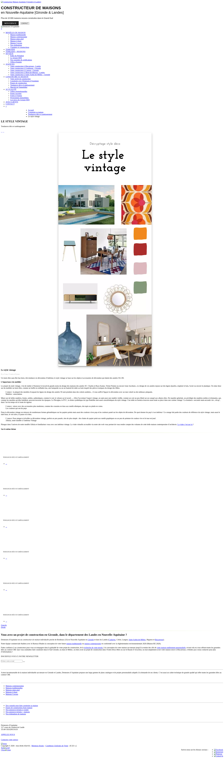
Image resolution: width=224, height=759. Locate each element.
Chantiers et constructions (19, 47)
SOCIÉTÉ (9, 54)
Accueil (31, 110)
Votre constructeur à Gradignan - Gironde (25, 68)
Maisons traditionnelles (14, 688)
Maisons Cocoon (12, 694)
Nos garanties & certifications (21, 60)
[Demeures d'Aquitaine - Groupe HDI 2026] (4, 744)
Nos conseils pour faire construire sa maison (22, 706)
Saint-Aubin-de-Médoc (137, 640)
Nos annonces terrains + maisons (18, 712)
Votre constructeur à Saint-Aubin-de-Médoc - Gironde (30, 75)
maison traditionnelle (74, 644)
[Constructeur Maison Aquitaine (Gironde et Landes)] (21, 2)
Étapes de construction (18, 83)
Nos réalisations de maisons (16, 714)
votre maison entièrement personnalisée (171, 648)
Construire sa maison (35, 112)
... (6, 464)
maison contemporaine (92, 644)
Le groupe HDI (16, 58)
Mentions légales (38, 746)
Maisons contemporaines (15, 686)
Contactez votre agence (9, 740)
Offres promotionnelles (18, 91)
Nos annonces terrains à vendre (17, 710)
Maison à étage (15, 41)
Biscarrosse (159, 640)
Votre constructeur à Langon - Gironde (24, 70)
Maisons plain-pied (13, 690)
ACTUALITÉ (11, 89)
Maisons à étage (11, 692)
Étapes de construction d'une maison (19, 708)
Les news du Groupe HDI (20, 100)
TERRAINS (10, 49)
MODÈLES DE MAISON (16, 33)
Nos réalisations (16, 45)
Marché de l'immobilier (18, 87)
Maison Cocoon (16, 43)
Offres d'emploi (16, 62)
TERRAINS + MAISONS (15, 52)
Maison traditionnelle (18, 35)
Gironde (91, 640)
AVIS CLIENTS (12, 102)
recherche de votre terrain (93, 648)
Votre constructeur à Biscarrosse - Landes (25, 66)
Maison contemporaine (18, 37)
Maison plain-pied (17, 39)
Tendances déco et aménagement (22, 85)
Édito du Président (17, 56)
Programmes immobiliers (19, 98)
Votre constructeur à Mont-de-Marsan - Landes (27, 73)
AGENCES (10, 64)
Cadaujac (112, 640)
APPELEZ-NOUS (8, 735)
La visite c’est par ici (185, 424)
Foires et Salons (16, 96)
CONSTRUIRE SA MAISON (17, 77)
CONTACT (24, 23)
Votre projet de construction (20, 79)
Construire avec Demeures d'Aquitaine (24, 81)
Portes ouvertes (15, 94)
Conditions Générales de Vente (56, 746)
